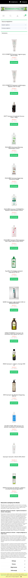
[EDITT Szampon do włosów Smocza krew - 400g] (14, 107)
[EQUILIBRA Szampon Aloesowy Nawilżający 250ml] (14, 138)
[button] (3, 15)
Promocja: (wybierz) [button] (6, 28)
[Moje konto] (17, 15)
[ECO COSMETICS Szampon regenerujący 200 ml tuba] (14, 45)
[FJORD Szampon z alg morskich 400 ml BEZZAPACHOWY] (14, 293)
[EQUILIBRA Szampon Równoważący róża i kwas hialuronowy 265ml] (14, 231)
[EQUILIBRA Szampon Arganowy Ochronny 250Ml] (14, 169)
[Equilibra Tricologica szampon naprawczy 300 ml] (14, 262)
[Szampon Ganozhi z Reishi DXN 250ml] (14, 447)
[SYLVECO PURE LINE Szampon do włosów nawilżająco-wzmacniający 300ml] (14, 416)
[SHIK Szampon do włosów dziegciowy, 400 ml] (14, 386)
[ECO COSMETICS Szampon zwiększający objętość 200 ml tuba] (14, 76)
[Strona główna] (14, 8)
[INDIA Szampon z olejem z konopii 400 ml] (14, 355)
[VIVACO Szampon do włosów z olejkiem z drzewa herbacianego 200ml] (14, 478)
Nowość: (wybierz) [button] (6, 25)
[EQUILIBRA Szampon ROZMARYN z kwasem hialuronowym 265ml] (14, 200)
